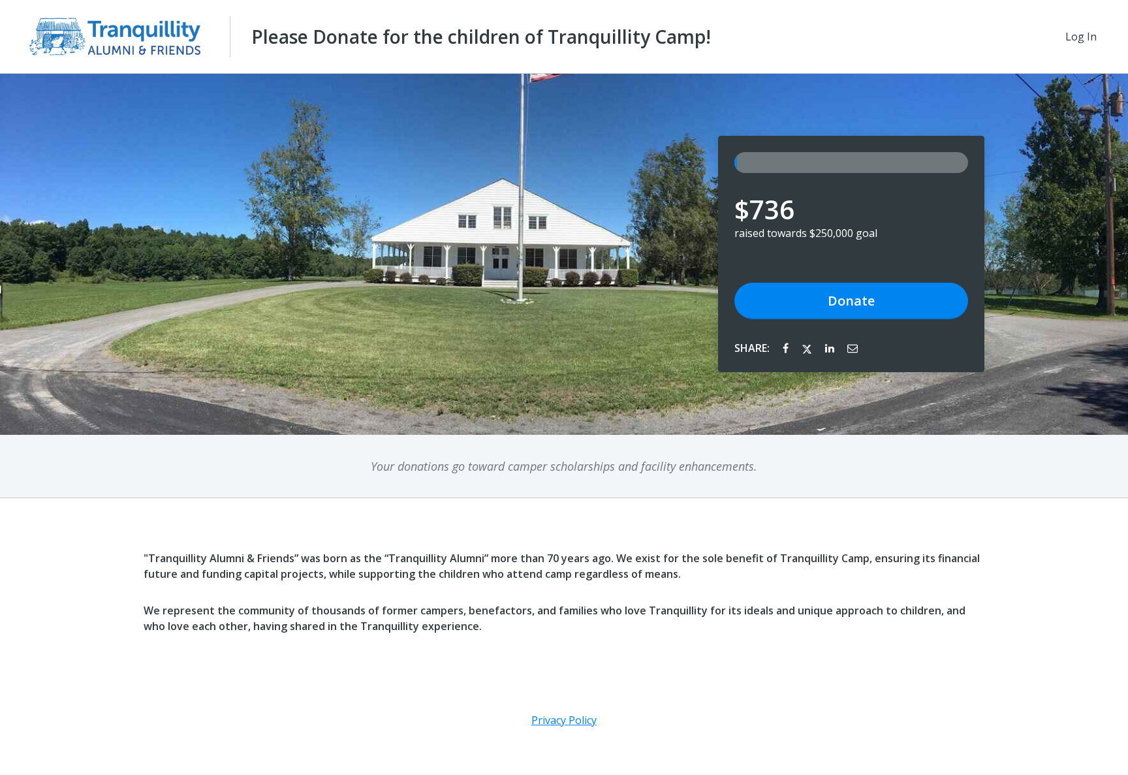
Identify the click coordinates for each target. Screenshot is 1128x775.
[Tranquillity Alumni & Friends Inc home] (115, 36)
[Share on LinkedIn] (831, 348)
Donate (851, 300)
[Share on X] (808, 348)
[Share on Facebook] (787, 348)
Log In (1081, 36)
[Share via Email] (852, 348)
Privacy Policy (564, 720)
